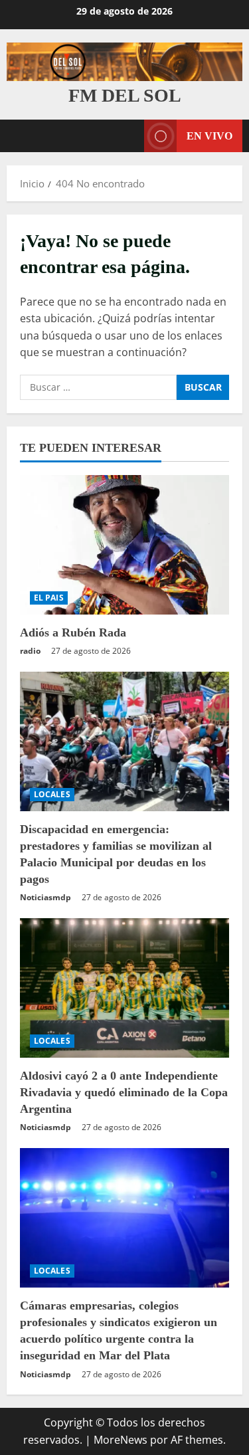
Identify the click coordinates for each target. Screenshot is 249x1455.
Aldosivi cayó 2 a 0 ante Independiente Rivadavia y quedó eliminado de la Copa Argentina (124, 1092)
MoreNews (120, 1439)
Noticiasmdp (45, 897)
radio (30, 650)
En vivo (209, 136)
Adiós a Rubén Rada (73, 632)
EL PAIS (49, 597)
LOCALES (52, 794)
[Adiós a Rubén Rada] (124, 545)
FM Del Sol (124, 95)
